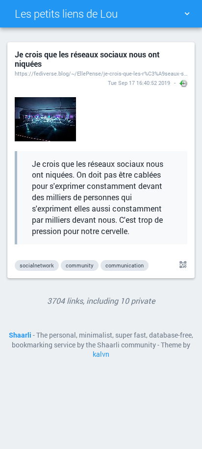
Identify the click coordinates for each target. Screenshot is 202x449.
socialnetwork (37, 265)
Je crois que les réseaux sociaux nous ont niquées (87, 59)
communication (124, 265)
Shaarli (20, 335)
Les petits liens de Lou (66, 13)
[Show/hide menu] (187, 14)
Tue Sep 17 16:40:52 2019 (139, 82)
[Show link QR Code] (181, 265)
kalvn (101, 354)
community (80, 265)
